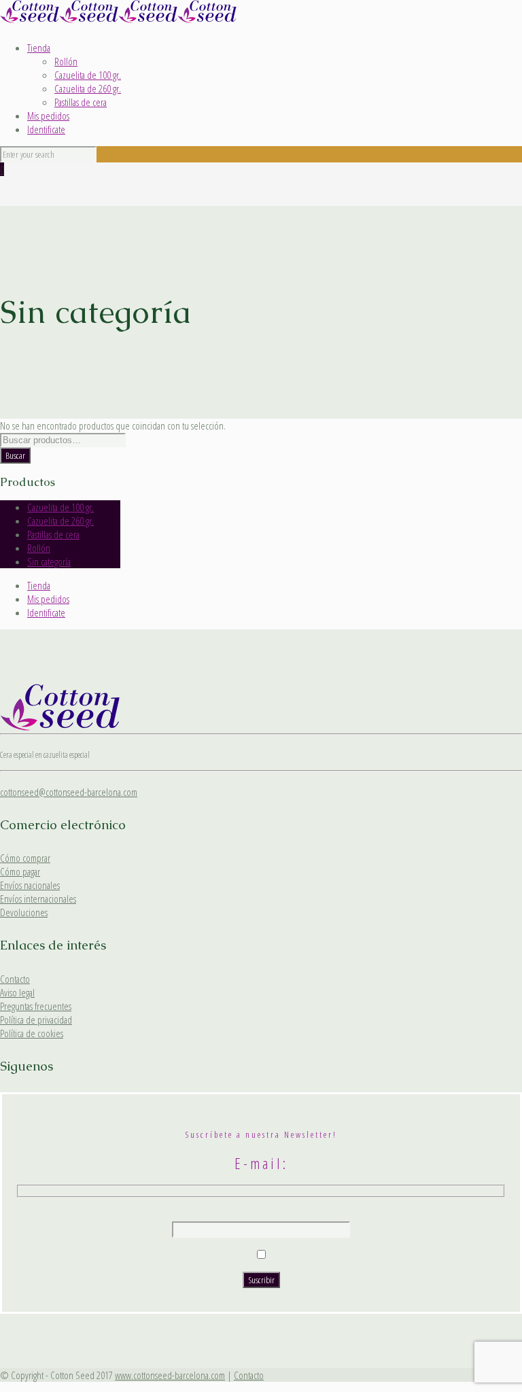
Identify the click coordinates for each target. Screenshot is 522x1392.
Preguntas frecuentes (35, 1006)
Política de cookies (31, 1033)
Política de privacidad (36, 1019)
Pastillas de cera (80, 102)
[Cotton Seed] (118, 19)
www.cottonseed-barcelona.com (170, 1375)
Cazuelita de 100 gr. (87, 75)
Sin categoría (49, 561)
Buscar (15, 455)
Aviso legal (17, 992)
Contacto (15, 979)
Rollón (65, 61)
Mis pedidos (48, 115)
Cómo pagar (20, 871)
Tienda (38, 47)
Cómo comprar (25, 858)
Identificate (46, 129)
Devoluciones (24, 912)
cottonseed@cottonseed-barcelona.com (68, 792)
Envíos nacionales (30, 885)
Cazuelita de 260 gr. (87, 88)
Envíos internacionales (38, 898)
